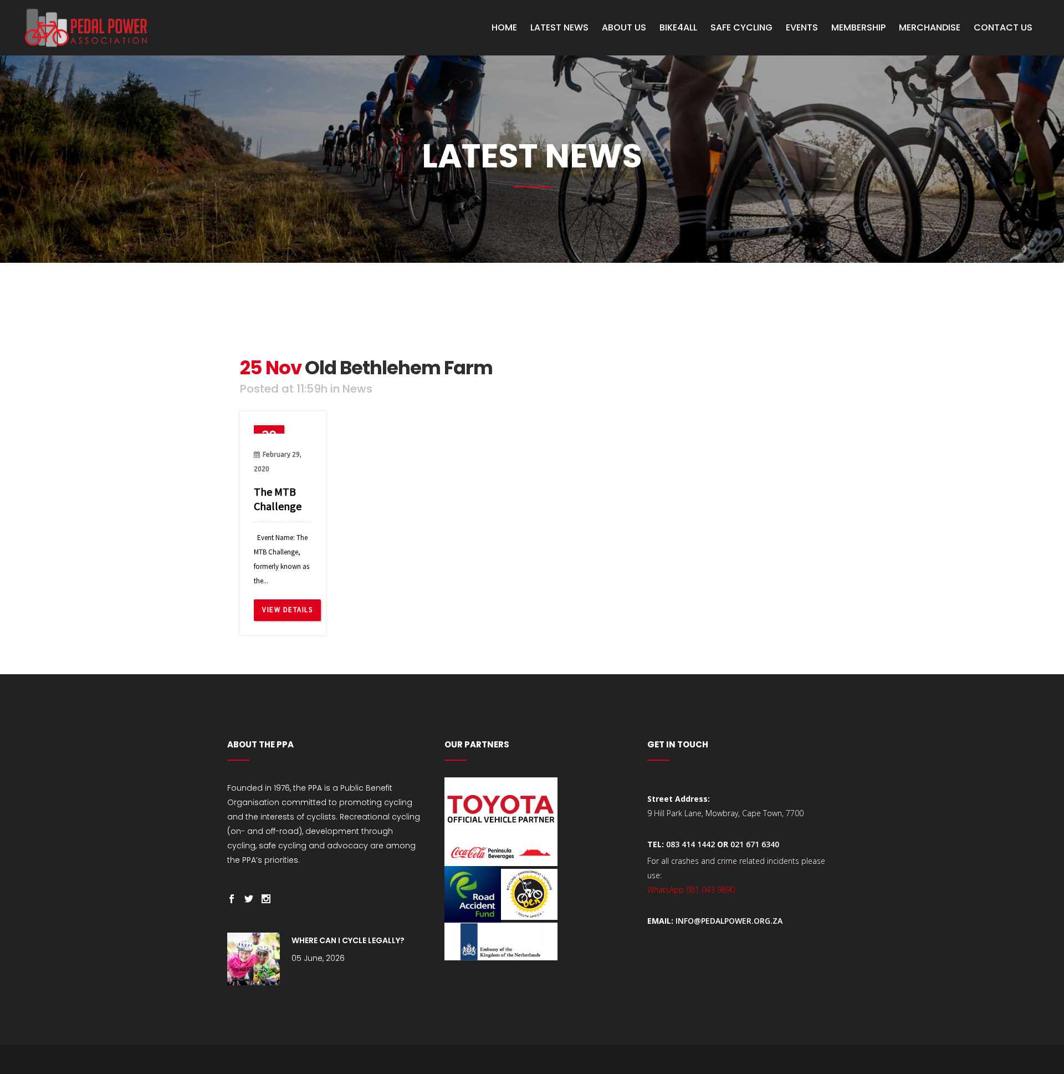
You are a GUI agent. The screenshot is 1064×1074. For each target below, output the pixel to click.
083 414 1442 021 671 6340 (722, 844)
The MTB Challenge (277, 499)
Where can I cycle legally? (348, 940)
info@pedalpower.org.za (729, 920)
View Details (287, 609)
